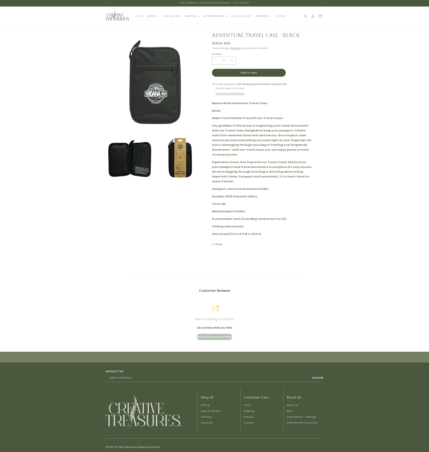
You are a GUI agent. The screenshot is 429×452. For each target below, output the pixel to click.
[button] (153, 16)
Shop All (191, 16)
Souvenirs (207, 422)
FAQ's (247, 405)
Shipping (236, 48)
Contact (249, 422)
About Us (292, 405)
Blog (289, 411)
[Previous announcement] (106, 3)
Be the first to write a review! (214, 336)
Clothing (206, 417)
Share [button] (219, 244)
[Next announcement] (322, 3)
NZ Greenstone (214, 16)
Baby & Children (211, 411)
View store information (230, 93)
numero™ (156, 447)
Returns (248, 417)
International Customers (302, 422)
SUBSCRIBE (317, 378)
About (151, 16)
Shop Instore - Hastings (301, 417)
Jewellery (262, 16)
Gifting (205, 405)
